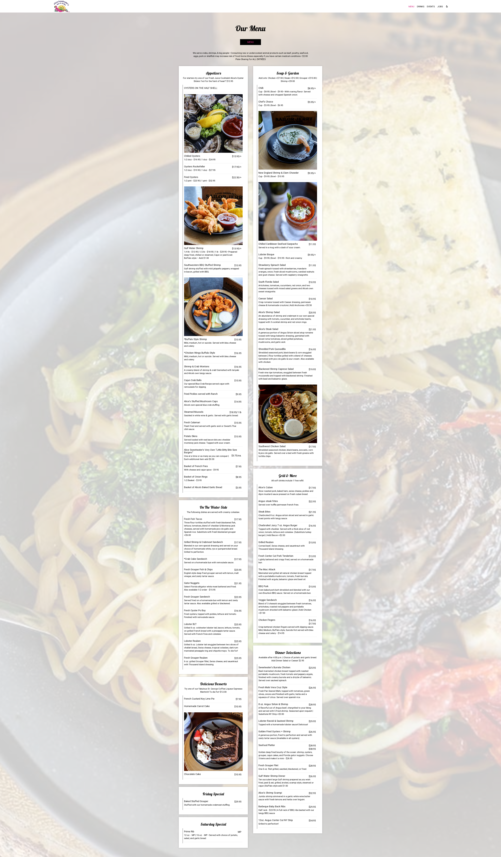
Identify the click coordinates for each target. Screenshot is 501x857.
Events (431, 6)
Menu (411, 6)
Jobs (440, 6)
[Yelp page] (447, 6)
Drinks (420, 6)
